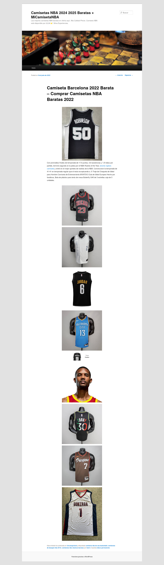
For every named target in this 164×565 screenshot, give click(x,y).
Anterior (119, 75)
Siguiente (129, 75)
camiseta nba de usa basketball (96, 545)
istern (89, 548)
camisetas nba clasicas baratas (73, 548)
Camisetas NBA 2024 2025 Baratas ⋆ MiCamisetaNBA (62, 14)
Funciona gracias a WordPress (82, 557)
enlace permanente (103, 548)
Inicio (33, 68)
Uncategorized (72, 545)
